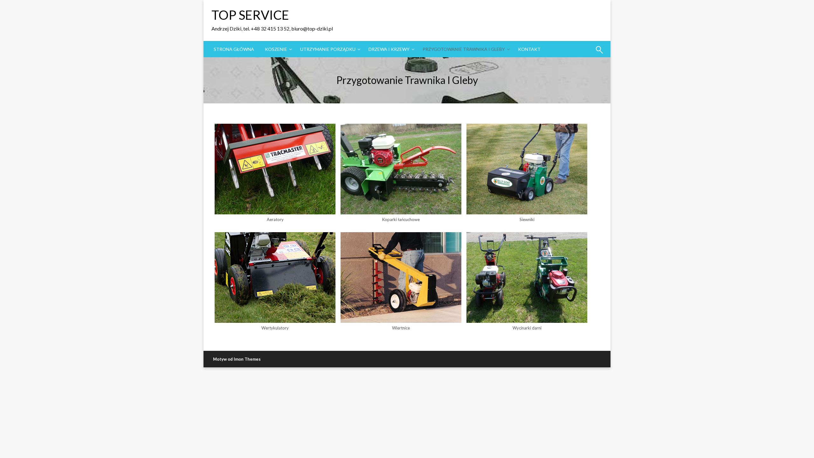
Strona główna (234, 49)
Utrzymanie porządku (327, 49)
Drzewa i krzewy (389, 49)
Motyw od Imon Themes (237, 359)
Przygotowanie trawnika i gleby (464, 49)
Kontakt (529, 49)
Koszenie (276, 49)
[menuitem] (233, 49)
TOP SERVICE (250, 15)
